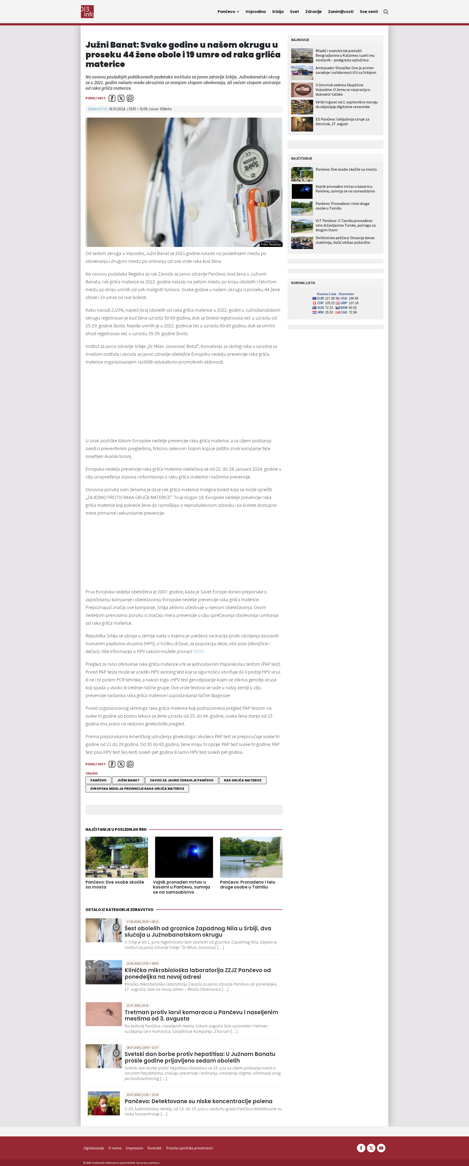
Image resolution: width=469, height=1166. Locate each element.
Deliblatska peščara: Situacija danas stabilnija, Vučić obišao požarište (345, 240)
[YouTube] (380, 1147)
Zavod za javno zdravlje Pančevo (181, 780)
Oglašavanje (94, 1147)
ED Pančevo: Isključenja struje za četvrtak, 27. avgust (342, 121)
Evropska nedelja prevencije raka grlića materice (137, 788)
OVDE (198, 651)
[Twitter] (371, 1147)
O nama (114, 1147)
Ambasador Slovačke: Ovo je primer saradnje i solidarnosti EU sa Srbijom (346, 70)
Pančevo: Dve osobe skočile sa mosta (114, 885)
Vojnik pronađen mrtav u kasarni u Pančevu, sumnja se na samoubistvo (181, 887)
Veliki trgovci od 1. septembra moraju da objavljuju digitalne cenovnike (347, 104)
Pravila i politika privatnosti (189, 1147)
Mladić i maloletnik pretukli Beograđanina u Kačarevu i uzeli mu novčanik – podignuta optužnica (345, 55)
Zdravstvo (98, 109)
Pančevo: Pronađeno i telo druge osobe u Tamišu (247, 885)
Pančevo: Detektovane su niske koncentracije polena (199, 1101)
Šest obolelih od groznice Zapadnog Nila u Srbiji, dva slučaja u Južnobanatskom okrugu (198, 932)
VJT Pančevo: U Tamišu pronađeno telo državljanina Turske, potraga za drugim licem (346, 225)
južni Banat (128, 780)
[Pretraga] (386, 11)
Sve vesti (369, 11)
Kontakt (155, 1147)
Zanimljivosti (340, 11)
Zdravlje (313, 11)
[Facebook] (361, 1147)
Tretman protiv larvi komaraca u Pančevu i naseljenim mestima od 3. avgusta (201, 1015)
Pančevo (226, 11)
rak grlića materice (242, 780)
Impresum (134, 1147)
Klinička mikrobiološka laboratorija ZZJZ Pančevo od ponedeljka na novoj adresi (198, 973)
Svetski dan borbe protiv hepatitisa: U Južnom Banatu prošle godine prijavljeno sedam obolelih (200, 1057)
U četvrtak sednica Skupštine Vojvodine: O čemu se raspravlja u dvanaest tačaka (343, 89)
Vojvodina (255, 11)
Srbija (278, 11)
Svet (294, 11)
